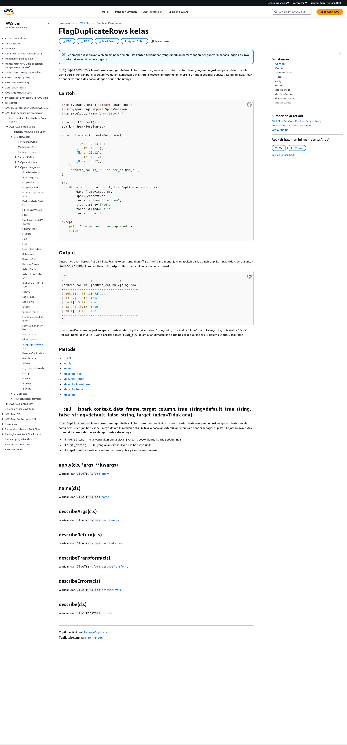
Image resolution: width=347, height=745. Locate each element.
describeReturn (74, 379)
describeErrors (73, 389)
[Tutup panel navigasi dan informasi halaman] (340, 53)
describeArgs (73, 373)
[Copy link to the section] (56, 93)
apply (67, 363)
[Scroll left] (99, 12)
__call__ (69, 358)
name (68, 368)
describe (70, 394)
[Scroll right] (190, 12)
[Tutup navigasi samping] (48, 23)
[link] (109, 23)
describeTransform (77, 384)
